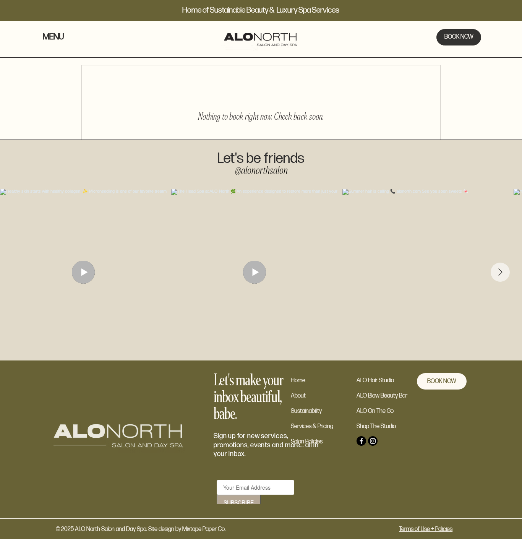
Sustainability (306, 411)
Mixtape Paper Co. (204, 529)
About (298, 395)
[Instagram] (373, 441)
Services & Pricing (312, 426)
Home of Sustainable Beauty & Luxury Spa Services (260, 10)
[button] (60, 37)
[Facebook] (361, 441)
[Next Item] (500, 272)
